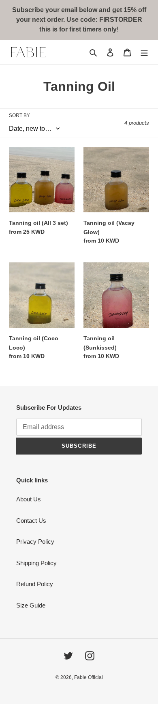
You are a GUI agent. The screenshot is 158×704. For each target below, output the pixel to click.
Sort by (19, 115)
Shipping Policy (36, 562)
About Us (28, 499)
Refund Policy (34, 583)
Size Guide (30, 605)
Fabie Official (88, 677)
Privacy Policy (35, 541)
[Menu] (144, 52)
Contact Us (31, 520)
